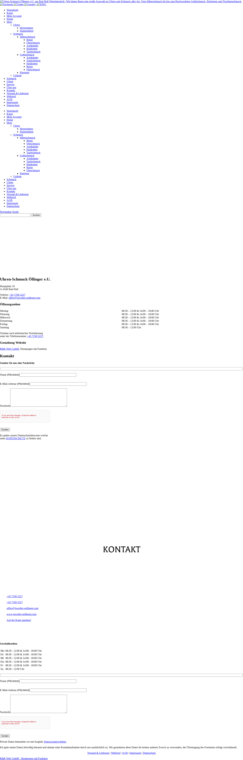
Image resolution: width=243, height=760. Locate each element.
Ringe (29, 39)
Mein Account (14, 16)
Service (10, 84)
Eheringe (24, 72)
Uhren (16, 24)
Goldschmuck (27, 54)
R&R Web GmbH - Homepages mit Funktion (24, 758)
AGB (9, 99)
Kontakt (11, 90)
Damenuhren (26, 30)
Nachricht (5, 405)
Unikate (17, 75)
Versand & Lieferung (18, 93)
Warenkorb (12, 10)
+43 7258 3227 (17, 294)
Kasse (10, 13)
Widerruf (11, 96)
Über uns (11, 87)
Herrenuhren (26, 27)
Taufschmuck (33, 51)
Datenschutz (13, 105)
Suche (15, 211)
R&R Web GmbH (9, 348)
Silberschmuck (27, 36)
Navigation (6, 211)
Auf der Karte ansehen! (19, 620)
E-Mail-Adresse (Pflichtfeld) (15, 383)
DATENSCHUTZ (15, 438)
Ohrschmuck (33, 42)
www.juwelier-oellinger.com (21, 614)
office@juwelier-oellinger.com (24, 297)
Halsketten (32, 48)
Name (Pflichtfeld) (9, 374)
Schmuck (18, 33)
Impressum (12, 102)
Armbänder (32, 45)
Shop (9, 22)
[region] (121, 245)
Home (10, 19)
